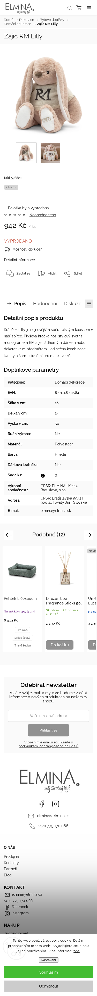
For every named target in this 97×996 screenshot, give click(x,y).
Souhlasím (48, 972)
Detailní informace (19, 260)
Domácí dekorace (70, 382)
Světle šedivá (22, 637)
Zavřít (82, 286)
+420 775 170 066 (53, 826)
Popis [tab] (20, 303)
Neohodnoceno (42, 215)
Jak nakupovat (16, 933)
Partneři (10, 869)
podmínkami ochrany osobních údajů (49, 746)
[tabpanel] (22, 599)
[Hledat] (69, 8)
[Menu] (89, 8)
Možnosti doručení (27, 249)
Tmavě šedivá (22, 645)
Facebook (42, 804)
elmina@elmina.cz (53, 816)
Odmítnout (48, 986)
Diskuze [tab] (72, 303)
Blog (8, 875)
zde (76, 951)
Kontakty (11, 863)
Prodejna (11, 856)
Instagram (55, 804)
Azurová (22, 630)
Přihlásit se (48, 730)
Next (89, 535)
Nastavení (48, 960)
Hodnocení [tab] (45, 303)
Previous (9, 535)
